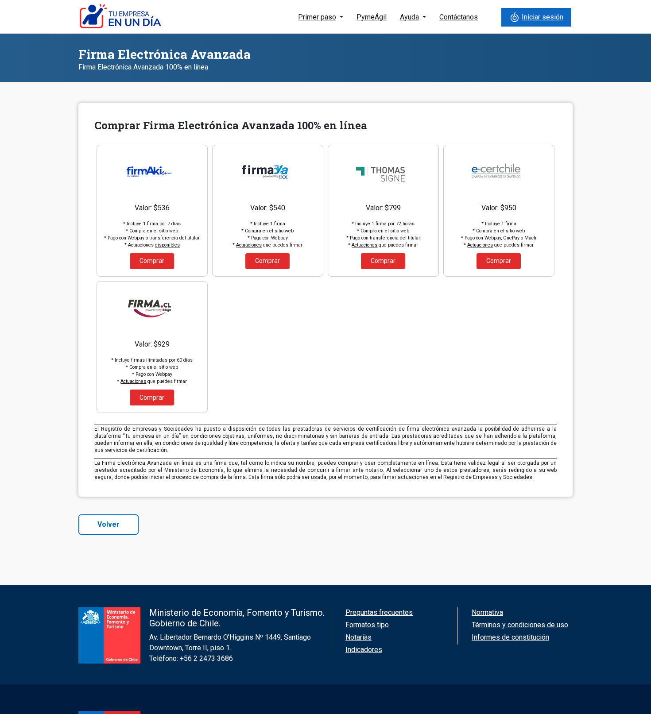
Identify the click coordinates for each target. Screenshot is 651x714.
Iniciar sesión (542, 17)
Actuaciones (249, 245)
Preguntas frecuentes (379, 612)
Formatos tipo (367, 625)
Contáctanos (458, 17)
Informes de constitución (510, 637)
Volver (108, 524)
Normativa (487, 612)
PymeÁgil (371, 17)
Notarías (358, 637)
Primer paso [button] (317, 17)
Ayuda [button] (409, 17)
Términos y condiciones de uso (520, 625)
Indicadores (363, 649)
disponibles (167, 245)
